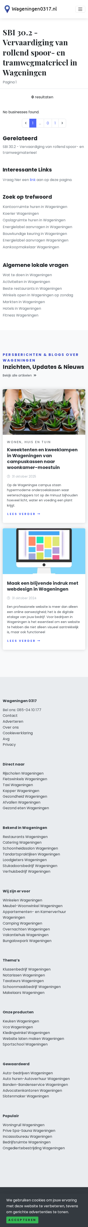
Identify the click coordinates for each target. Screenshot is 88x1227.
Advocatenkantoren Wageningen (32, 1090)
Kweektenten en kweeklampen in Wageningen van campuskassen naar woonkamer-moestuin (42, 459)
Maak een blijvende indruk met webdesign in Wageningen (42, 586)
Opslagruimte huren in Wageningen (34, 220)
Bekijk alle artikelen (17, 375)
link (33, 179)
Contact (10, 715)
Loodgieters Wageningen (25, 859)
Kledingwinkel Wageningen (26, 1032)
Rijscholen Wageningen (23, 773)
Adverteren (13, 721)
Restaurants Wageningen (25, 836)
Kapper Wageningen (21, 790)
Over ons (11, 727)
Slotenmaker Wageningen (26, 1096)
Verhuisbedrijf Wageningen (26, 871)
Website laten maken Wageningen (33, 1038)
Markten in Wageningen (24, 301)
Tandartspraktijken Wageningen (31, 854)
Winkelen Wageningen (22, 900)
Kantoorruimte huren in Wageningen (35, 206)
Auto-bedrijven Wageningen (28, 1073)
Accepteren (22, 1220)
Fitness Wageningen (20, 315)
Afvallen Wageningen (21, 802)
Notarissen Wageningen (24, 975)
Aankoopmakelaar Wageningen (31, 247)
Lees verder (21, 514)
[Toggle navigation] (80, 9)
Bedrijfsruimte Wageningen (27, 1142)
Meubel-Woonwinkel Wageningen (33, 905)
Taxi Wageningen (18, 784)
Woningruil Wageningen (23, 1125)
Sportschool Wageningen (25, 1044)
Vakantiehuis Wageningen (26, 934)
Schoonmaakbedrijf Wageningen (32, 986)
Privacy (9, 744)
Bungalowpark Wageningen (27, 940)
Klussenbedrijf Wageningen (27, 969)
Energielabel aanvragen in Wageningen (37, 226)
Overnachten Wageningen (26, 929)
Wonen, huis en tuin (29, 442)
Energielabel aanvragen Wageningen (35, 240)
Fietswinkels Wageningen (25, 779)
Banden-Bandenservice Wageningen (35, 1084)
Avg (6, 739)
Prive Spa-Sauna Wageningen (29, 1130)
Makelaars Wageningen (23, 992)
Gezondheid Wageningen (25, 796)
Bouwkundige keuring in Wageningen (35, 233)
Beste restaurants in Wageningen (32, 288)
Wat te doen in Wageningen (27, 275)
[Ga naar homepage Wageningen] (30, 9)
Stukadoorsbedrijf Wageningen (30, 865)
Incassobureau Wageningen (27, 1136)
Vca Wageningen (18, 1027)
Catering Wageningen (22, 842)
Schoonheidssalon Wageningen (30, 848)
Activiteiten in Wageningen (26, 281)
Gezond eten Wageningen (26, 808)
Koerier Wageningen (21, 213)
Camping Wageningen (22, 923)
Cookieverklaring (18, 733)
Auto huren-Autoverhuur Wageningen (36, 1078)
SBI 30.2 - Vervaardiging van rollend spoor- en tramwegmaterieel (43, 149)
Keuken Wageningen (21, 1021)
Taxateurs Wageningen (23, 980)
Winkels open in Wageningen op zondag (38, 295)
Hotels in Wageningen (22, 308)
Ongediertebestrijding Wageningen (34, 1148)
